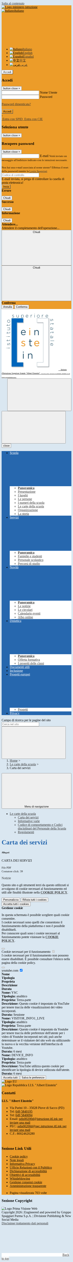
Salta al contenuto (13, 3)
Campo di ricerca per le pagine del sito (26, 720)
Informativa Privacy (22, 1164)
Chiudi (7, 197)
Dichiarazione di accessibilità (28, 1171)
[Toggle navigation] (34, 427)
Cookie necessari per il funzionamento (26, 951)
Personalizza (10, 899)
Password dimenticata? (16, 104)
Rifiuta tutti (35, 899)
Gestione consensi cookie (26, 1182)
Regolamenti (26, 832)
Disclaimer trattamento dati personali (25, 1223)
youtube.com (10, 970)
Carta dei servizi (28, 817)
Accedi (7, 72)
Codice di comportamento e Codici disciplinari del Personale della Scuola (42, 826)
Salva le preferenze (33, 1077)
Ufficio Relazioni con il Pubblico (31, 1167)
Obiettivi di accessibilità (25, 1175)
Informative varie (29, 821)
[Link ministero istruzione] (20, 7)
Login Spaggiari (38, 171)
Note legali (17, 1160)
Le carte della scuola (23, 764)
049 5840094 (23, 1115)
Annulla (7, 306)
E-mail (44, 156)
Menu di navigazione (37, 806)
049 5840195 (23, 1111)
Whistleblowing (20, 1178)
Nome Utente (48, 92)
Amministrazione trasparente (28, 1186)
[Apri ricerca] (39, 394)
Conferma (21, 306)
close (6, 445)
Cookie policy (19, 1156)
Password (46, 97)
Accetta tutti (16, 904)
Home (14, 760)
